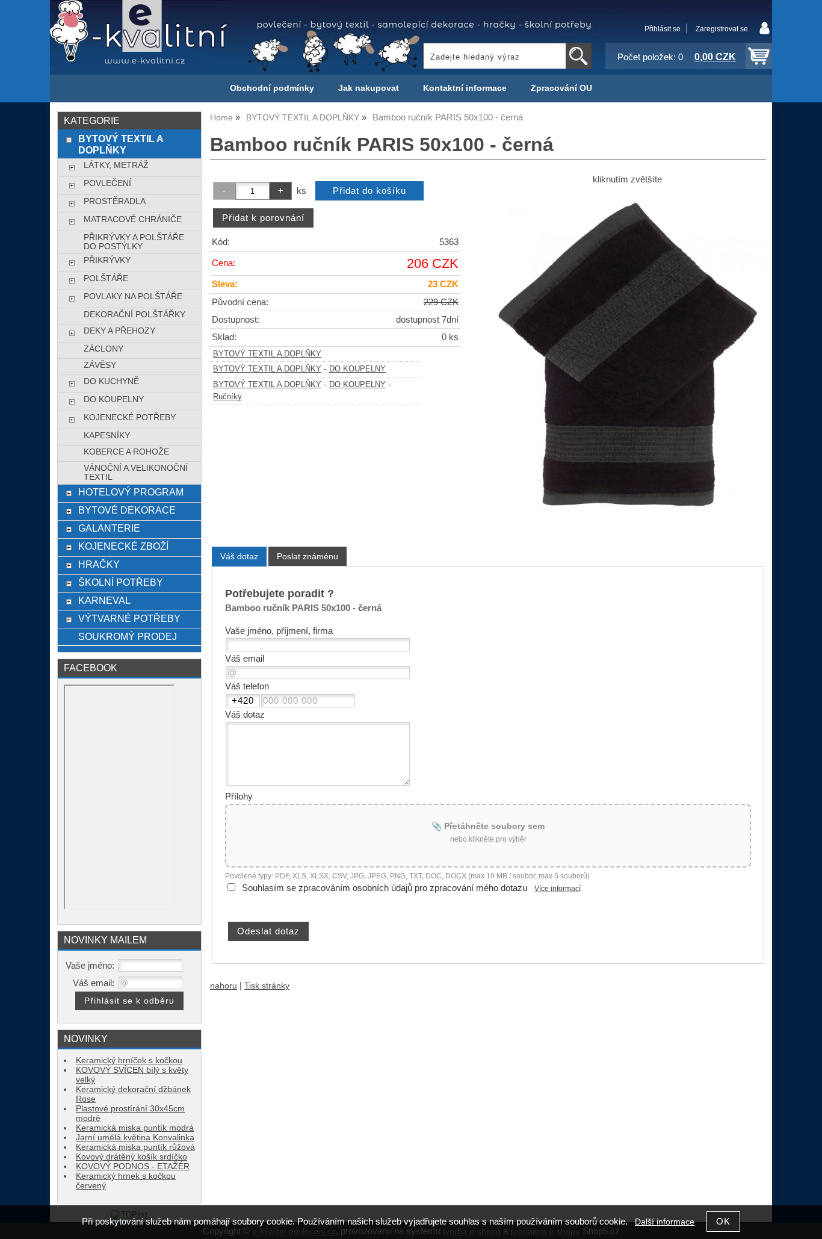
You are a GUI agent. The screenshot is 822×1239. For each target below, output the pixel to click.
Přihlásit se (662, 29)
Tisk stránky (266, 985)
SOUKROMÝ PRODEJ (127, 636)
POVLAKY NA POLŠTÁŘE (133, 296)
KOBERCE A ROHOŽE (126, 451)
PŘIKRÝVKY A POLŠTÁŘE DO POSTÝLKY (134, 242)
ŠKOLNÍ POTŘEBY (120, 582)
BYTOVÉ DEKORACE (127, 510)
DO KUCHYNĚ (111, 381)
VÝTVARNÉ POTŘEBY (129, 618)
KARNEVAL (104, 600)
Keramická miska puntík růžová (135, 1147)
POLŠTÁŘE (106, 278)
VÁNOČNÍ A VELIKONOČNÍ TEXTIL (136, 473)
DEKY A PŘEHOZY (119, 330)
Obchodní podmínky (272, 88)
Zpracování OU (561, 88)
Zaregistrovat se (722, 29)
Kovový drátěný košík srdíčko (131, 1156)
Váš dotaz (239, 556)
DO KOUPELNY (357, 369)
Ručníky (227, 397)
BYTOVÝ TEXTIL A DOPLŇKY (267, 354)
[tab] (239, 557)
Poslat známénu (307, 556)
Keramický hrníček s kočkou (129, 1060)
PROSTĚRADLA (115, 201)
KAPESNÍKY (107, 435)
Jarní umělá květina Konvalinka (135, 1137)
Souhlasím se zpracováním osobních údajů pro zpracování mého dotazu (384, 888)
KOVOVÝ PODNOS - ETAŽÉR (133, 1166)
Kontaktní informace (465, 88)
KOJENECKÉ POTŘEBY (130, 417)
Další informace (664, 1221)
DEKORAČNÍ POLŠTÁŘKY (134, 314)
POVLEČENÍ (107, 183)
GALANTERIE (109, 528)
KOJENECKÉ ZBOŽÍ (123, 546)
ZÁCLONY (103, 348)
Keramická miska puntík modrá (135, 1127)
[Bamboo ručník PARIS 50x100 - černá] (627, 358)
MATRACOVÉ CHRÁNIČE (133, 219)
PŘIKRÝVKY (107, 260)
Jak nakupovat (368, 88)
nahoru (223, 985)
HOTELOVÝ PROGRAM (131, 491)
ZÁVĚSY (100, 365)
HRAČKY (99, 564)
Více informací (557, 888)
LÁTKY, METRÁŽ (116, 165)
